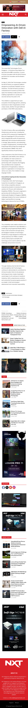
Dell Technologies (5, 297)
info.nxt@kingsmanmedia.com (17, 698)
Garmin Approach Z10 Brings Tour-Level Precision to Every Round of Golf (18, 553)
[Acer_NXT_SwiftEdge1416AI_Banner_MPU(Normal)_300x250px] (14, 531)
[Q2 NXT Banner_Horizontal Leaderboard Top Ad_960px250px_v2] (14, 10)
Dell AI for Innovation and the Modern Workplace (12, 295)
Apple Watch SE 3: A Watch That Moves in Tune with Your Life (18, 422)
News (3, 22)
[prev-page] (3, 355)
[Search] (26, 15)
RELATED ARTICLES (7, 325)
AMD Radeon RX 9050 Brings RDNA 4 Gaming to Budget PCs (18, 573)
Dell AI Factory (9, 293)
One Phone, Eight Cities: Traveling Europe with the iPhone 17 (18, 403)
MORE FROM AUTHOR (19, 325)
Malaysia (17, 702)
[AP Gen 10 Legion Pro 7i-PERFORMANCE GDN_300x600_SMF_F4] (14, 477)
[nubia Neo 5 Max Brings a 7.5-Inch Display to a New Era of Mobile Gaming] (5, 349)
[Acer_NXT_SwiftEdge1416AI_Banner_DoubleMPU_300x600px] (14, 651)
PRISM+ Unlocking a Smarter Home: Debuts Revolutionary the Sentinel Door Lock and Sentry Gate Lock (7, 316)
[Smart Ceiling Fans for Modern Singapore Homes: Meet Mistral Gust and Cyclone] (5, 340)
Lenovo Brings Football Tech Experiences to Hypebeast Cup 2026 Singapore (18, 563)
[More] (19, 36)
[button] (2, 15)
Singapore (11, 702)
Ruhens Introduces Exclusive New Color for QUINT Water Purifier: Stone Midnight (20, 316)
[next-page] (5, 355)
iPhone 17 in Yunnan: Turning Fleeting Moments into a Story (18, 413)
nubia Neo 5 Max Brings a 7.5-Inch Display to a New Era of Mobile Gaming (17, 349)
